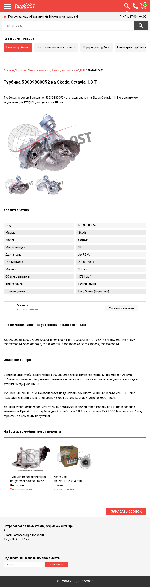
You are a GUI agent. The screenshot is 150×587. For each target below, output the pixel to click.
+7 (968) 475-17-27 (16, 539)
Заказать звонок (126, 511)
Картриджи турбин (96, 47)
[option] (49, 142)
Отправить (56, 564)
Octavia (66, 70)
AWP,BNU (79, 70)
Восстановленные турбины (56, 47)
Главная (9, 70)
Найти (141, 25)
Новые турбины (17, 47)
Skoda (56, 70)
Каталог (21, 70)
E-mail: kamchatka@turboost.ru (24, 535)
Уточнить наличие (121, 308)
